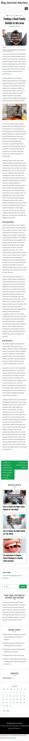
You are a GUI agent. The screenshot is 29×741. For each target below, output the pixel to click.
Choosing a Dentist (14, 26)
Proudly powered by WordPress (10, 726)
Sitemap (13, 738)
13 (20, 696)
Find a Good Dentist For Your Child (21, 465)
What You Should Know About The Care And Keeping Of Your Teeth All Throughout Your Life (7, 470)
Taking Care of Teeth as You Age (14, 655)
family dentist (6, 74)
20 (21, 699)
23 (7, 702)
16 (7, 699)
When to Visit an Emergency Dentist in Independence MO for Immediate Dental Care (15, 661)
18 (14, 699)
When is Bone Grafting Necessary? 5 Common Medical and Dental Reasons (15, 637)
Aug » (8, 710)
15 (3, 699)
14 (24, 696)
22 (3, 702)
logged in (13, 575)
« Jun (3, 710)
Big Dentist (19, 15)
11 (13, 696)
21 (24, 699)
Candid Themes (15, 728)
